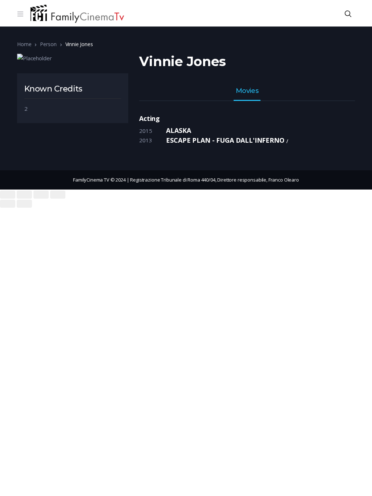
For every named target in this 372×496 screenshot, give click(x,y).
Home (24, 44)
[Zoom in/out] (57, 195)
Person (48, 44)
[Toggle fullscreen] (41, 195)
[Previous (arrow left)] (7, 204)
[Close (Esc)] (7, 195)
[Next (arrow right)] (24, 204)
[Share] (24, 195)
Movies (247, 91)
